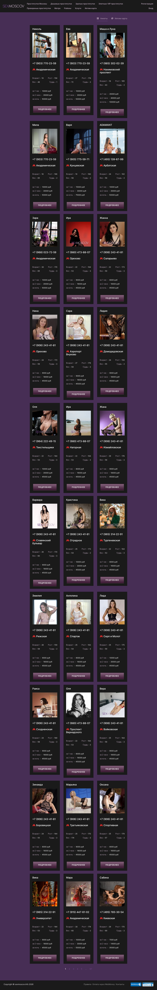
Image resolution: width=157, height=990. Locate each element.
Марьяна (71, 784)
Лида (103, 595)
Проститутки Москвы (37, 4)
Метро (57, 8)
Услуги (78, 8)
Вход (151, 8)
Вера (103, 688)
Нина (35, 310)
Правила (87, 984)
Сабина (104, 877)
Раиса (35, 688)
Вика (102, 499)
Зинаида (37, 784)
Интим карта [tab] (120, 18)
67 (91, 969)
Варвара (37, 499)
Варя (69, 124)
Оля (34, 406)
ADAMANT (106, 124)
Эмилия (37, 595)
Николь (36, 29)
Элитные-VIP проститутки (111, 4)
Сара (69, 310)
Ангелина (72, 595)
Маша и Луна (107, 29)
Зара (35, 217)
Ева (68, 29)
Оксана (104, 784)
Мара (69, 877)
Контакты (120, 984)
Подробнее (45, 109)
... (86, 969)
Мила (35, 124)
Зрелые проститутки (85, 4)
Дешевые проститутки (61, 4)
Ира (68, 217)
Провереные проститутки (39, 8)
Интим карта (91, 8)
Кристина (72, 499)
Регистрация (147, 4)
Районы (67, 8)
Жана (103, 406)
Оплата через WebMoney (103, 984)
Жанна (104, 217)
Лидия (103, 310)
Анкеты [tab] (104, 18)
